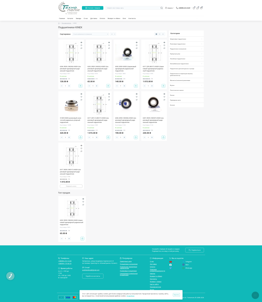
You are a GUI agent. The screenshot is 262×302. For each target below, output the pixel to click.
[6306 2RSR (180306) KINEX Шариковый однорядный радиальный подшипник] (126, 104)
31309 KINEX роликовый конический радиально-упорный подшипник (70, 120)
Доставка (93, 18)
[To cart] (80, 86)
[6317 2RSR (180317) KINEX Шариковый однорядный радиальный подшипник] (71, 155)
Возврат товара (155, 282)
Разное (172, 95)
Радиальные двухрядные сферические (128, 267)
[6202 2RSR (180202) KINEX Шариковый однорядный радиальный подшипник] (99, 52)
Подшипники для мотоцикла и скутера (182, 69)
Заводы (78, 18)
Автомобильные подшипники (179, 64)
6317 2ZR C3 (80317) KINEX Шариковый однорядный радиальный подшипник (98, 120)
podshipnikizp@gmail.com (90, 270)
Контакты (132, 18)
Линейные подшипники (177, 59)
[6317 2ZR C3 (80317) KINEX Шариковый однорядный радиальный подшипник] (99, 104)
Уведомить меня (71, 186)
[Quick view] (81, 42)
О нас (86, 18)
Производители (155, 287)
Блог (124, 18)
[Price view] (163, 34)
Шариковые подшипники (178, 39)
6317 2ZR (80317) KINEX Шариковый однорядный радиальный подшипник (153, 68)
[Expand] (202, 39)
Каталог (70, 18)
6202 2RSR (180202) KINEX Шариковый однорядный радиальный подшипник (98, 68)
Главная (62, 18)
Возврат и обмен (114, 18)
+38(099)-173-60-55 (64, 264)
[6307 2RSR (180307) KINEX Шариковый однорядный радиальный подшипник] (154, 104)
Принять (176, 295)
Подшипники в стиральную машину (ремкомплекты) (181, 74)
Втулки (172, 85)
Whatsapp (188, 268)
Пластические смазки (177, 90)
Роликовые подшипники (177, 44)
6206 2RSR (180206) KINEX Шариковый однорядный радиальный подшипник (70, 68)
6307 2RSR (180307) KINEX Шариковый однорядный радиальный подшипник (153, 120)
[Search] (162, 8)
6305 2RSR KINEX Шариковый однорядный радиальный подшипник (125, 68)
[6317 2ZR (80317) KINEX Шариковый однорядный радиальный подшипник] (154, 52)
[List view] (160, 34)
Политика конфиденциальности (157, 270)
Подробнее (130, 296)
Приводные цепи (175, 100)
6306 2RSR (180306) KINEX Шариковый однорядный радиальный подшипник (125, 120)
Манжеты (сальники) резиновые (180, 80)
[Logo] (69, 8)
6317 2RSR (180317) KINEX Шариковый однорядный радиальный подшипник (70, 172)
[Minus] (61, 86)
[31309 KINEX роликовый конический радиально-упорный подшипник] (71, 104)
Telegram (188, 262)
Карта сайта (154, 284)
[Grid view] (156, 34)
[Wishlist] (81, 45)
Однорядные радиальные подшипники (129, 274)
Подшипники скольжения (178, 49)
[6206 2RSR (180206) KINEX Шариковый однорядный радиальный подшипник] (71, 52)
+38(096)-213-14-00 (64, 261)
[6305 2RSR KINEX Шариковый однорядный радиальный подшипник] (126, 52)
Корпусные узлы (175, 54)
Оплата (102, 18)
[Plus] (69, 86)
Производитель (66, 23)
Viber (187, 265)
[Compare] (81, 48)
